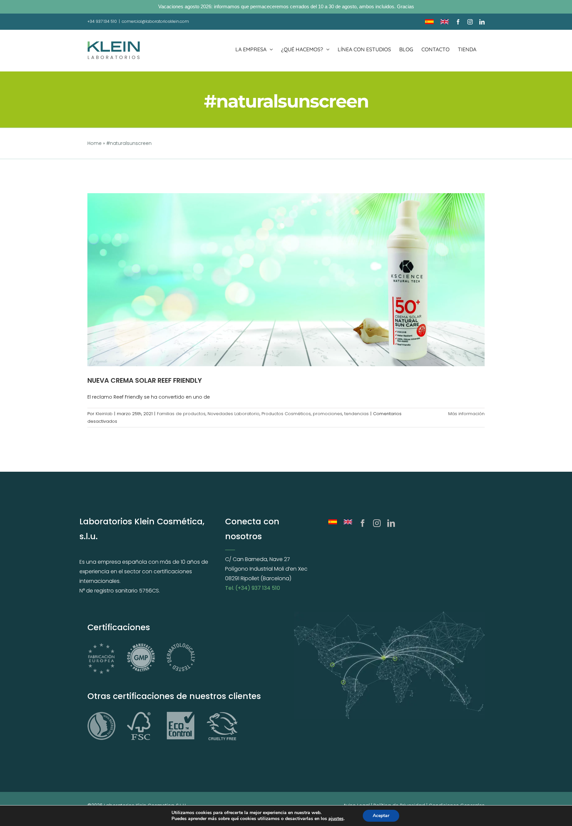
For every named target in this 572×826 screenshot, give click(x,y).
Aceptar (381, 815)
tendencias (356, 414)
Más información (466, 414)
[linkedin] (391, 523)
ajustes (336, 819)
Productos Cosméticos (286, 414)
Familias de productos (181, 414)
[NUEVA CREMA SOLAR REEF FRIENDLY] (286, 279)
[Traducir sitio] (332, 523)
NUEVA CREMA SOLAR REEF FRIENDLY (144, 380)
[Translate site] (348, 523)
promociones (327, 414)
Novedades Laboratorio (234, 414)
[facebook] (362, 523)
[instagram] (377, 523)
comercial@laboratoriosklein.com (155, 21)
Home (94, 143)
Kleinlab (104, 414)
